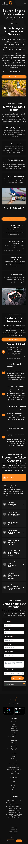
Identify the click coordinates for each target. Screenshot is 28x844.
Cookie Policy (14, 829)
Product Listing (14, 771)
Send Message (17, 678)
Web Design (14, 722)
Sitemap (14, 824)
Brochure (14, 724)
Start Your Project (14, 77)
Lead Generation (14, 751)
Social (14, 744)
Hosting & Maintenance (14, 737)
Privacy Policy (14, 827)
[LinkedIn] (18, 703)
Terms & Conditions (13, 833)
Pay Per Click (14, 742)
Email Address (8, 636)
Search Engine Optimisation (14, 749)
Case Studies (14, 785)
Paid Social (14, 747)
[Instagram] (13, 703)
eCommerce (14, 728)
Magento (14, 734)
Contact (14, 792)
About (14, 783)
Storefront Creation (14, 773)
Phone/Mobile (8, 644)
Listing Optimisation (14, 763)
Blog (14, 788)
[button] (25, 3)
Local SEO (15, 70)
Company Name (8, 651)
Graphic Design (14, 753)
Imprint (13, 825)
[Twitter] (15, 703)
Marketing (14, 740)
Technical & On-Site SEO (15, 71)
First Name (7, 621)
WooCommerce (14, 730)
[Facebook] (10, 703)
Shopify (14, 732)
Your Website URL (9, 670)
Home (14, 781)
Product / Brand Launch (14, 767)
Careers (14, 790)
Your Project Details (9, 659)
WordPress (14, 726)
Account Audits (14, 761)
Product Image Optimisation (14, 769)
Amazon (14, 756)
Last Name (7, 629)
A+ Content (14, 759)
